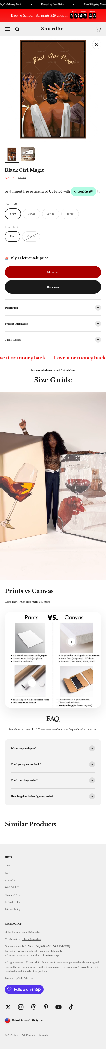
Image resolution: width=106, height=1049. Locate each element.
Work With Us (12, 887)
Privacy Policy (12, 909)
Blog (7, 872)
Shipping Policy (13, 894)
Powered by (11, 978)
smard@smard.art (31, 931)
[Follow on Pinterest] (46, 1007)
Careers (9, 865)
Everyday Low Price (40, 4)
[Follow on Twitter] (8, 1007)
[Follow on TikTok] (71, 1007)
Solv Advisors (25, 978)
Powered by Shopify (37, 1034)
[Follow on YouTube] (58, 1007)
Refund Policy (12, 902)
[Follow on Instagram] (21, 1007)
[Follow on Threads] (33, 1007)
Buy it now (53, 286)
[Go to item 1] (12, 155)
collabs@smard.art (31, 939)
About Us (10, 880)
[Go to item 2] (28, 155)
